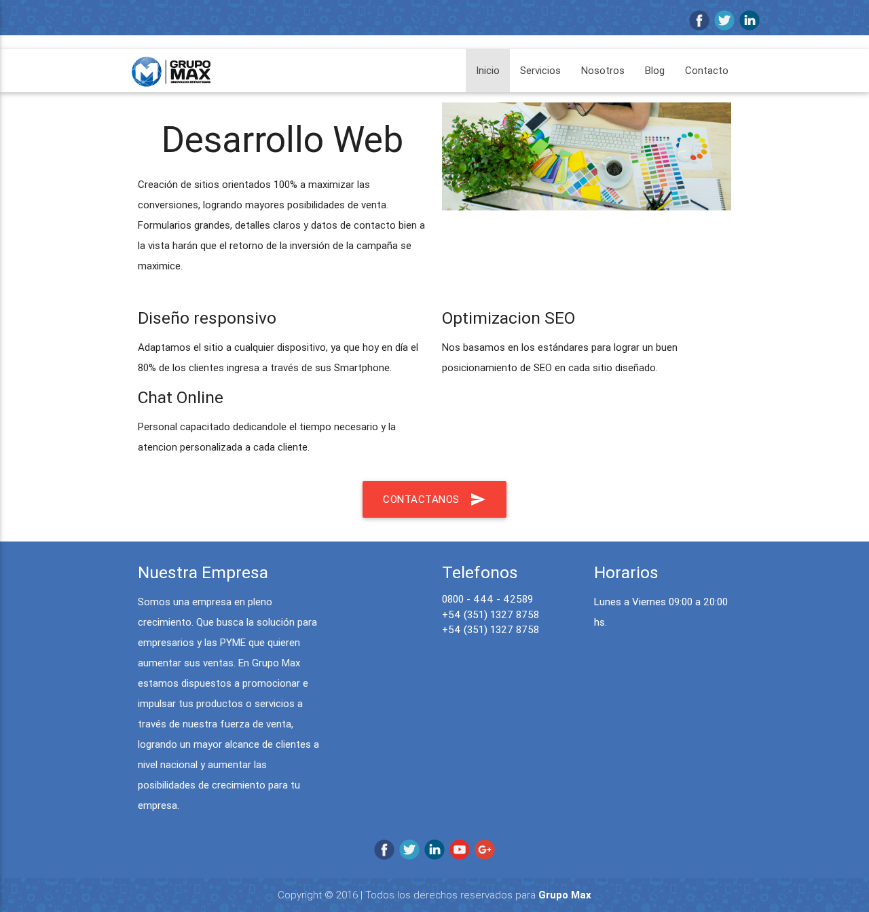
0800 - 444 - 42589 (487, 598)
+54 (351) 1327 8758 (490, 614)
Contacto (706, 70)
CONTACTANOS (434, 499)
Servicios (540, 70)
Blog (655, 70)
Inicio (488, 70)
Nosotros (603, 70)
